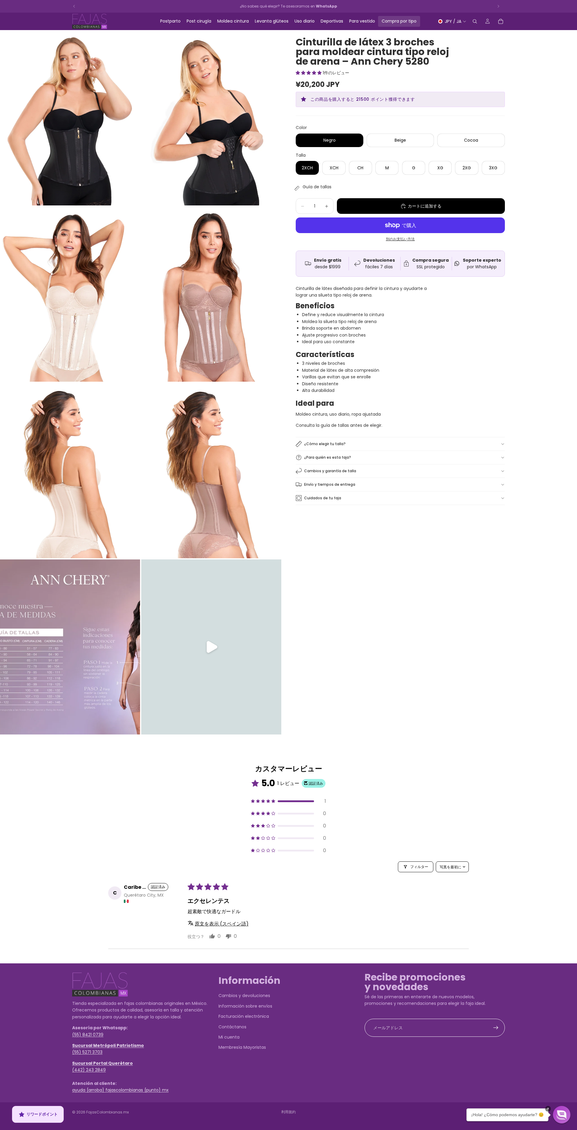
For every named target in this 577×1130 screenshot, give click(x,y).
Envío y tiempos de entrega (329, 484)
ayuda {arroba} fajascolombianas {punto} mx (120, 1090)
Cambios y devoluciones (244, 996)
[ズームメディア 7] (70, 647)
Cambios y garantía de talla (330, 470)
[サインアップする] (496, 1027)
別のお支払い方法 (400, 239)
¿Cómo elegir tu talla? (325, 443)
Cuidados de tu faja (322, 497)
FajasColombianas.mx (107, 1112)
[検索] (474, 21)
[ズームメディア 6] (211, 470)
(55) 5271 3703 (87, 1052)
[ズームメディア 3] (70, 294)
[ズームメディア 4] (211, 294)
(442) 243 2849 (89, 1070)
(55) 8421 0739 (87, 1034)
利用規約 (288, 1111)
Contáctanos (232, 1027)
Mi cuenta (229, 1037)
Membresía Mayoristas (242, 1047)
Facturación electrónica (243, 1016)
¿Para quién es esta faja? (327, 457)
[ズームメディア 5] (70, 470)
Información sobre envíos (245, 1006)
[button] (309, 73)
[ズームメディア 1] (70, 117)
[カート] (500, 21)
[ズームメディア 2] (211, 117)
